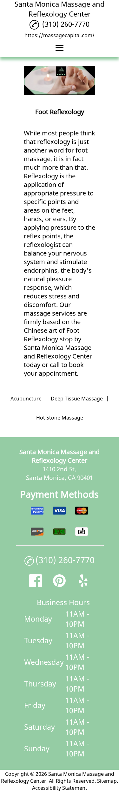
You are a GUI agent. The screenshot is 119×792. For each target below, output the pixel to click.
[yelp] (83, 584)
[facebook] (35, 584)
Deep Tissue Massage (77, 398)
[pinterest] (59, 584)
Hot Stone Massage (59, 417)
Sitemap (107, 780)
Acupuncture (26, 398)
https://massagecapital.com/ (59, 35)
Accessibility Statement (59, 787)
